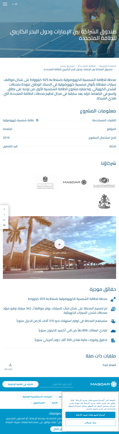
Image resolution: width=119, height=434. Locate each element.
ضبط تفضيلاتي (90, 423)
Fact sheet (109, 365)
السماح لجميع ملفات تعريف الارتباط (90, 415)
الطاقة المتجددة (87, 66)
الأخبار (54, 403)
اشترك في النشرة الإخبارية (20, 384)
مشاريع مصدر (67, 66)
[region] (90, 412)
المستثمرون (39, 403)
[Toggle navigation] (5, 4)
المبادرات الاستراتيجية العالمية (37, 397)
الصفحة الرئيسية (107, 66)
